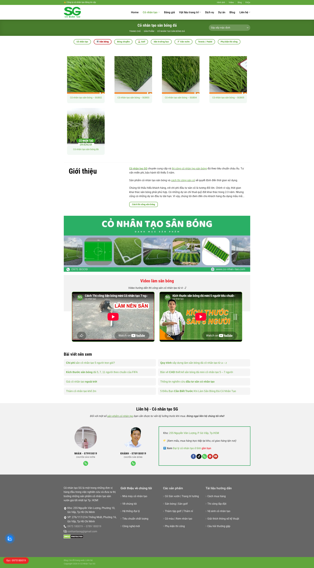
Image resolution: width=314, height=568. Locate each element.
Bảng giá (169, 12)
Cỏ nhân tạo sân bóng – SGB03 (133, 97)
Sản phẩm (149, 31)
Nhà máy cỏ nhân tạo (134, 496)
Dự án (221, 12)
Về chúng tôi (129, 503)
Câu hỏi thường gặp (218, 526)
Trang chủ (135, 31)
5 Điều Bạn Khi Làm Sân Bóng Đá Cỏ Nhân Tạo (198, 391)
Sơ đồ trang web (76, 560)
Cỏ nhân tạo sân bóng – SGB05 (228, 97)
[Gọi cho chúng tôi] (85, 463)
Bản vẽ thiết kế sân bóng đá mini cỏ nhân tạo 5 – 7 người (196, 372)
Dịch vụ (209, 12)
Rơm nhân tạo (184, 518)
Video (231, 2)
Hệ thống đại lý (131, 511)
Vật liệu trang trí (189, 12)
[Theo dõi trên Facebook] (193, 456)
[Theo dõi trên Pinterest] (210, 456)
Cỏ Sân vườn (172, 496)
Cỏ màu (169, 518)
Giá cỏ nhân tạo (81, 381)
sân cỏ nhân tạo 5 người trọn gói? (90, 362)
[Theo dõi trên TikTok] (198, 456)
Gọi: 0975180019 (16, 560)
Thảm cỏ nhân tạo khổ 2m (81, 391)
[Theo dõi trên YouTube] (215, 456)
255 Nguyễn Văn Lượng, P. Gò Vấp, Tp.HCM (194, 433)
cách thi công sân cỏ (183, 180)
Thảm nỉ (188, 511)
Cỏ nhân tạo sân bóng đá (86, 149)
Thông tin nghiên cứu (187, 381)
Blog (240, 2)
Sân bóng (170, 503)
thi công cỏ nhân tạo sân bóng (189, 168)
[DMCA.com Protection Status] (73, 536)
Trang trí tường (190, 496)
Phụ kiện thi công (175, 526)
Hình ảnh (221, 2)
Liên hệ (243, 12)
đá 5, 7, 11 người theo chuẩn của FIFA (102, 372)
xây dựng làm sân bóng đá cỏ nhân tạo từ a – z (193, 362)
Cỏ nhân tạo (150, 12)
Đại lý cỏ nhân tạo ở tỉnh (192, 448)
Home (135, 12)
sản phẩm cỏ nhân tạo (120, 416)
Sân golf (183, 503)
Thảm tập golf (173, 511)
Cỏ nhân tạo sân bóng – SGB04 (181, 97)
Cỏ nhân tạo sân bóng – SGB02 (86, 97)
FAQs (247, 2)
